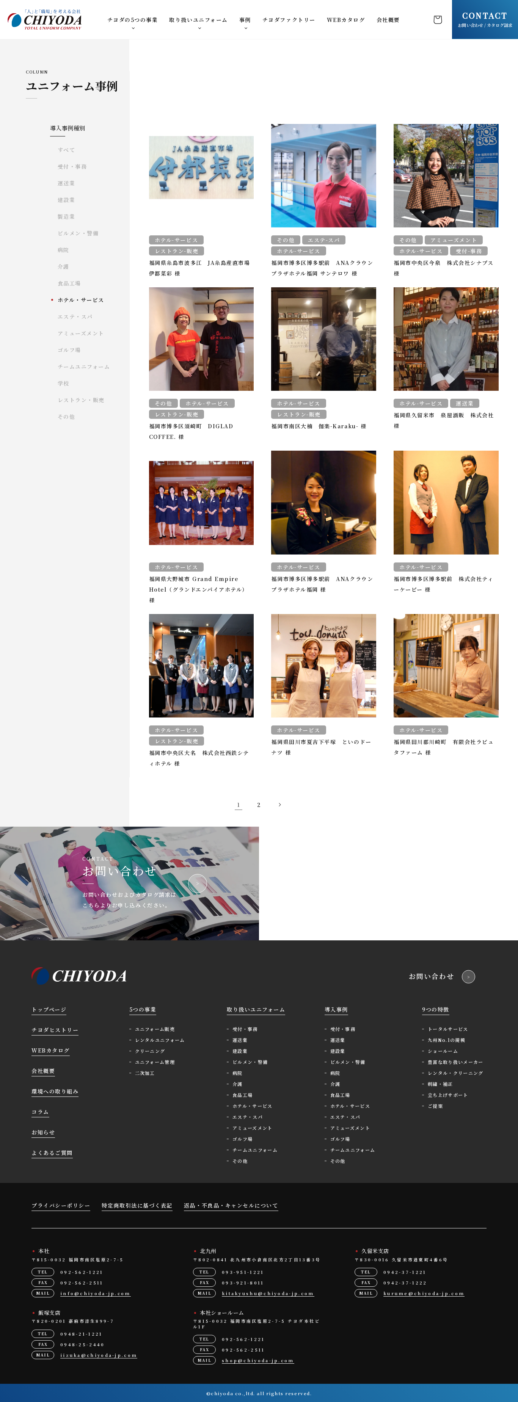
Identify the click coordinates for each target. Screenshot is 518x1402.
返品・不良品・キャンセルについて (231, 1205)
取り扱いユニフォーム (198, 19)
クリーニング (150, 1051)
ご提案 (435, 1106)
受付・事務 (72, 166)
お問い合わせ (431, 976)
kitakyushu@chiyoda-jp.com (268, 1293)
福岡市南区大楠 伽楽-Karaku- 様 (318, 426)
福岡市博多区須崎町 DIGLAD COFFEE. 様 (191, 431)
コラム (40, 1111)
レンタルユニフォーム (160, 1040)
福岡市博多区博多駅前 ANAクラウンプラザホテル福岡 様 (322, 584)
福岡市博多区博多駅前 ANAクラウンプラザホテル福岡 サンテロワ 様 (322, 268)
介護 (63, 266)
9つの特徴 (435, 1009)
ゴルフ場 (69, 350)
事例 (245, 19)
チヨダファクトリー (289, 19)
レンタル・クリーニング (455, 1073)
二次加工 (145, 1073)
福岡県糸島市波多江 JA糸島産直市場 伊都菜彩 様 (199, 268)
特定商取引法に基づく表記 (137, 1205)
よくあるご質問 (52, 1152)
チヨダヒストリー (54, 1030)
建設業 (66, 200)
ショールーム (443, 1051)
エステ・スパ (75, 316)
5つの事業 (143, 1009)
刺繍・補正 (440, 1084)
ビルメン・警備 (78, 233)
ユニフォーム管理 (155, 1062)
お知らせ (43, 1132)
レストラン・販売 (81, 400)
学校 (63, 383)
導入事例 (336, 1009)
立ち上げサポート (448, 1095)
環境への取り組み (54, 1091)
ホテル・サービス (81, 300)
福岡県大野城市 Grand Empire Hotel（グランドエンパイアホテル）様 (198, 589)
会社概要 (388, 19)
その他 (66, 416)
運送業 (66, 183)
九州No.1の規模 (446, 1040)
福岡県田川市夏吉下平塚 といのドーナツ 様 (321, 747)
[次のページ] (279, 804)
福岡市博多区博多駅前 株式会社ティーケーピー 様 (443, 584)
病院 (63, 250)
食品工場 (69, 283)
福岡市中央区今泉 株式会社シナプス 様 (443, 268)
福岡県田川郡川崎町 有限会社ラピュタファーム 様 (444, 747)
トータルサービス (448, 1029)
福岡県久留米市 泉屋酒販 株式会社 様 (444, 420)
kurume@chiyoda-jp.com (424, 1293)
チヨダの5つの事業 (132, 19)
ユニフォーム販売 (155, 1029)
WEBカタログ (346, 19)
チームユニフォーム (84, 366)
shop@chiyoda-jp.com (258, 1360)
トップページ (48, 1009)
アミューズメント (81, 333)
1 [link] (238, 804)
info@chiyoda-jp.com (95, 1293)
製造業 (66, 216)
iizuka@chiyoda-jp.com (98, 1355)
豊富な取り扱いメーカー (455, 1062)
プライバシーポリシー (60, 1205)
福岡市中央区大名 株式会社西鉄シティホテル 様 (199, 758)
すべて (66, 150)
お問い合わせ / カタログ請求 (485, 19)
